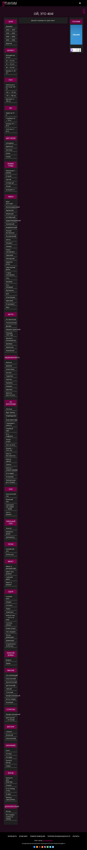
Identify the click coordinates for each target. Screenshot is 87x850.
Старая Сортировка (10, 274)
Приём (8, 663)
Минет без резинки (10, 573)
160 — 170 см (11, 92)
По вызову (9, 477)
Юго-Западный (9, 286)
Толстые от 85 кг (10, 130)
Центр (8, 240)
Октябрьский (10, 217)
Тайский (9, 689)
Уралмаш (9, 282)
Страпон (9, 732)
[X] (40, 847)
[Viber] (45, 847)
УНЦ (7, 278)
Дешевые (9, 26)
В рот (8, 750)
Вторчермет (10, 304)
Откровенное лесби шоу (11, 645)
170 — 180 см (11, 96)
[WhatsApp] (48, 847)
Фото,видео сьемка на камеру (10, 817)
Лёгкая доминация (10, 636)
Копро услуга (10, 628)
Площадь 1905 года (9, 334)
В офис (8, 794)
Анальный (9, 735)
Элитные (9, 409)
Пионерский (10, 259)
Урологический (11, 682)
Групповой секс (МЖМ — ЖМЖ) (10, 507)
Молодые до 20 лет (10, 56)
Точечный (9, 692)
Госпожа (9, 605)
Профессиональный (11, 696)
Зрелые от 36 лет (10, 72)
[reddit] (42, 847)
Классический (11, 679)
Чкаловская (10, 350)
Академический (11, 227)
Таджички (9, 376)
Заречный (9, 301)
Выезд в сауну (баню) (10, 798)
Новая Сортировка (10, 251)
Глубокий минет (9, 578)
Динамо (8, 326)
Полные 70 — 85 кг (11, 125)
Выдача (8, 660)
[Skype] (50, 847)
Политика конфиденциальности (59, 836)
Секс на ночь (10, 445)
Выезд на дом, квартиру (9, 780)
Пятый (8, 186)
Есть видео (10, 473)
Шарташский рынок (10, 268)
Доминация (10, 640)
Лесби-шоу (10, 554)
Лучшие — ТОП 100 (9, 449)
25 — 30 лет (10, 64)
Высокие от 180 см (10, 100)
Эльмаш (9, 246)
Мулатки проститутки (10, 394)
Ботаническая (11, 319)
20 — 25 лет (10, 61)
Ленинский (9, 214)
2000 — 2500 (10, 30)
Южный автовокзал (10, 232)
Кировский (9, 210)
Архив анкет (23, 836)
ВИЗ (7, 294)
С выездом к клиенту (10, 424)
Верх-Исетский (9, 203)
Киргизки (9, 390)
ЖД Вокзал (10, 290)
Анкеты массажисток (10, 455)
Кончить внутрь (9, 761)
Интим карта (12, 836)
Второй (8, 176)
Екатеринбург (48, 840)
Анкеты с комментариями (11, 469)
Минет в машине (9, 584)
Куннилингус (10, 537)
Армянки (9, 366)
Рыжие (8, 157)
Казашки (9, 386)
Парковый (9, 255)
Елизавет (9, 243)
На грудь (9, 757)
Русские (8, 373)
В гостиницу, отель (10, 790)
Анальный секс (9, 500)
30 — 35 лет (10, 67)
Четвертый (10, 183)
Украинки (9, 383)
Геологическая (11, 323)
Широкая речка (9, 263)
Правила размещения (37, 836)
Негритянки (10, 369)
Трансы (8, 464)
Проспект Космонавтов (11, 339)
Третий (8, 179)
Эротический (10, 685)
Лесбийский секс (10, 550)
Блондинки (10, 143)
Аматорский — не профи (10, 719)
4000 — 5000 (10, 40)
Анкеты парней (8, 460)
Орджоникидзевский (11, 221)
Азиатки (9, 362)
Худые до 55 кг (10, 114)
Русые (8, 153)
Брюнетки (9, 146)
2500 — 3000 (10, 33)
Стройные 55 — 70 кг (10, 119)
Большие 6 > (10, 190)
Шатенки (9, 150)
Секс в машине (8, 513)
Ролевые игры (9, 597)
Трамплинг (10, 612)
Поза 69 (9, 528)
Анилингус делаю (9, 533)
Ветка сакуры (11, 699)
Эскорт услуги (8, 440)
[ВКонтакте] (34, 847)
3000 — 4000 (10, 37)
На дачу (8, 785)
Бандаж (8, 602)
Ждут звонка (10, 412)
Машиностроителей (11, 329)
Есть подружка (9, 435)
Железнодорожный (11, 207)
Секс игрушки (10, 632)
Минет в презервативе (11, 567)
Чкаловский (10, 224)
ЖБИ (7, 307)
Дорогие (9, 43)
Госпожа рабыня (9, 624)
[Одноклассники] (37, 847)
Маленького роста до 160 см (10, 87)
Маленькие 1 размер (10, 172)
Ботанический (11, 236)
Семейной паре (9, 430)
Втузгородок (10, 297)
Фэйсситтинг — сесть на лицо (10, 617)
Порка (8, 609)
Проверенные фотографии (11, 481)
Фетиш (8, 811)
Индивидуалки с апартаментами (11, 418)
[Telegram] (53, 847)
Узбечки (9, 379)
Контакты (76, 836)
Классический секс (11, 495)
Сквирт (8, 766)
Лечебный (9, 702)
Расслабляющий (11, 675)
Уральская (9, 347)
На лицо (9, 754)
